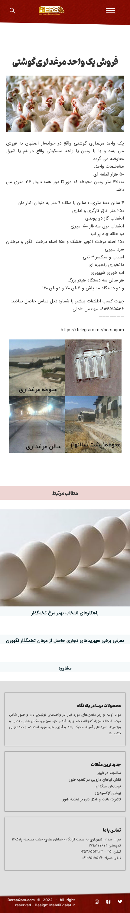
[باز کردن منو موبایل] (110, 10)
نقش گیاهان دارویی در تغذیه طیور (95, 779)
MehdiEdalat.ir (62, 905)
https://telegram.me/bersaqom (92, 330)
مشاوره (65, 668)
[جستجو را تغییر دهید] (12, 11)
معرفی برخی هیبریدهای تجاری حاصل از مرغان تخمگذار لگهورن (65, 640)
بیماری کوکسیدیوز (108, 793)
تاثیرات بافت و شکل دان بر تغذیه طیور (92, 799)
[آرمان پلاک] (51, 10)
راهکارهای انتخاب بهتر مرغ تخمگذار (65, 613)
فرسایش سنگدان (108, 786)
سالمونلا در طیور (109, 773)
